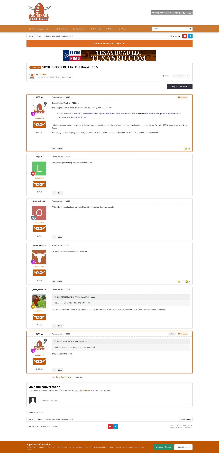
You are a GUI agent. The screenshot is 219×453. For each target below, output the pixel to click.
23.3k (40, 132)
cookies (42, 447)
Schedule (97, 29)
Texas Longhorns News (40, 29)
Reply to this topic (179, 86)
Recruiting (80, 29)
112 (40, 236)
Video (123, 29)
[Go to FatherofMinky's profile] (39, 257)
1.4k (40, 280)
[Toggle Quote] (55, 297)
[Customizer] (184, 12)
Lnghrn (39, 157)
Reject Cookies (183, 447)
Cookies (54, 426)
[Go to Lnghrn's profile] (39, 168)
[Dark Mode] (190, 12)
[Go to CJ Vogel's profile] (32, 76)
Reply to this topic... (51, 400)
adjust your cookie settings (103, 447)
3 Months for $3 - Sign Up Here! (107, 43)
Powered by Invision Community (180, 428)
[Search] (190, 29)
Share (166, 76)
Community (64, 29)
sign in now (84, 390)
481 (40, 192)
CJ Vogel (39, 97)
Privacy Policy (34, 426)
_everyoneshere (39, 290)
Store (110, 29)
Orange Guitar (39, 201)
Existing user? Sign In (161, 13)
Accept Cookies (164, 447)
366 (40, 325)
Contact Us (45, 426)
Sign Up (177, 13)
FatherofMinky (39, 245)
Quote (60, 149)
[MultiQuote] (54, 148)
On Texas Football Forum (63, 77)
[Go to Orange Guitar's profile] (39, 213)
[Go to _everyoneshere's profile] (39, 301)
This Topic (181, 29)
